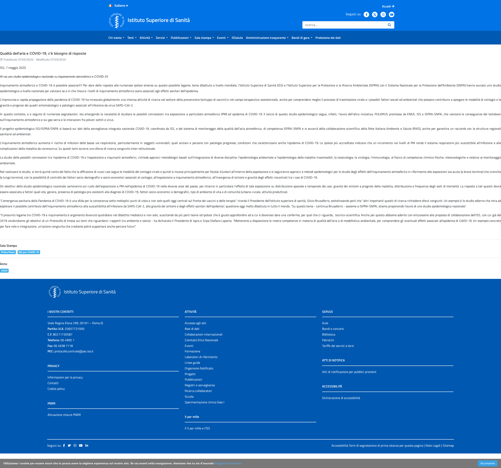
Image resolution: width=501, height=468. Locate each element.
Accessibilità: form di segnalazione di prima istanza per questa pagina (377, 445)
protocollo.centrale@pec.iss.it (73, 351)
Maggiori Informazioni (228, 463)
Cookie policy (56, 388)
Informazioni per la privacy (65, 377)
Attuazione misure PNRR (64, 414)
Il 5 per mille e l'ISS (197, 428)
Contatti (53, 383)
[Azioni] (110, 5)
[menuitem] (116, 38)
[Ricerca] (389, 25)
